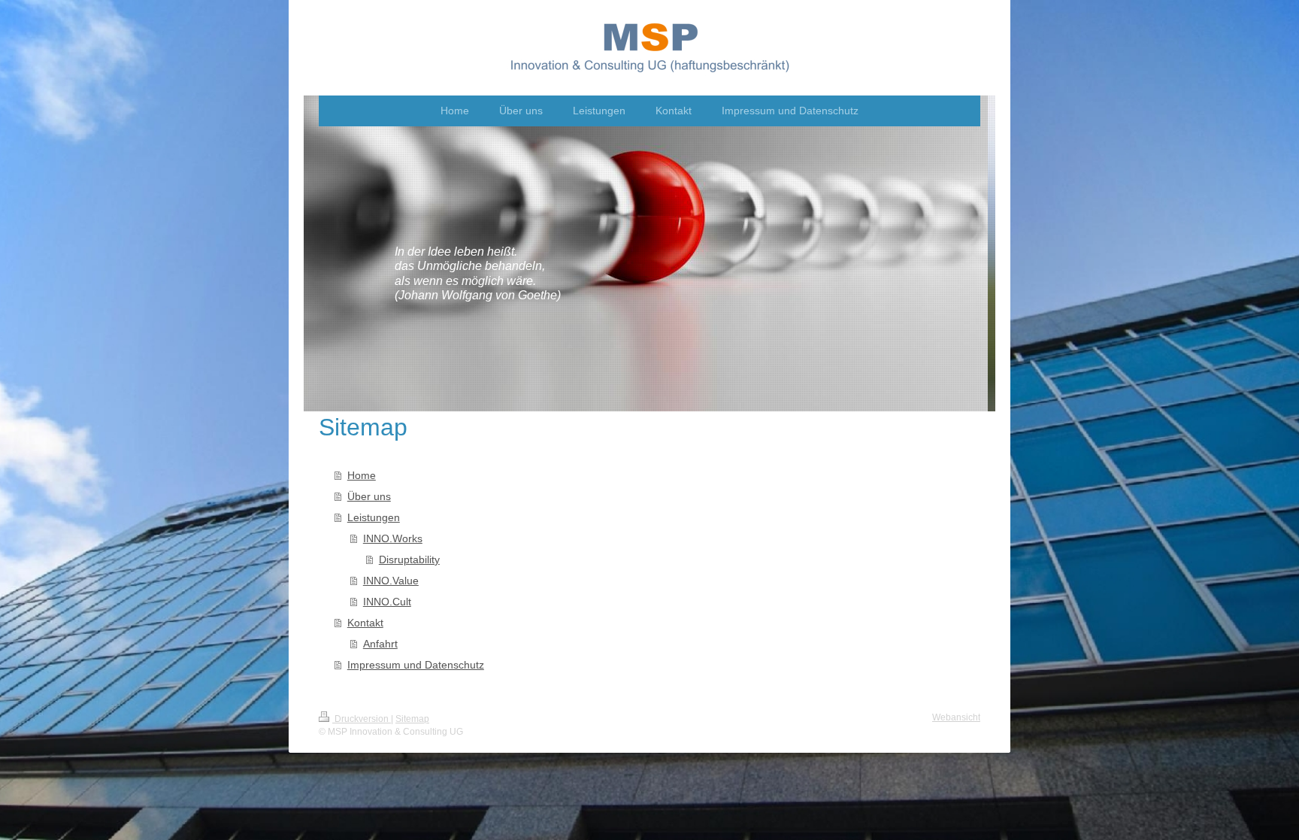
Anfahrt (380, 644)
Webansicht (956, 717)
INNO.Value (391, 581)
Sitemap (412, 719)
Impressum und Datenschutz (415, 665)
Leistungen (373, 517)
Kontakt (365, 623)
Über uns (369, 496)
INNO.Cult (387, 602)
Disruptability (409, 559)
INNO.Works (392, 538)
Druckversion (361, 719)
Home (361, 475)
